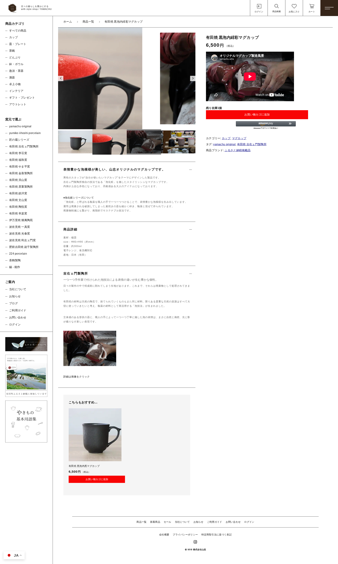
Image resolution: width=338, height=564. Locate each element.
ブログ (13, 303)
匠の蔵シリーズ (19, 139)
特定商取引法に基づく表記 (216, 534)
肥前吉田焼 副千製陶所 (24, 246)
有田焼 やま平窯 (19, 166)
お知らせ (198, 521)
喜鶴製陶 (15, 260)
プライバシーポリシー (185, 534)
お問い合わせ (233, 521)
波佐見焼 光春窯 (19, 233)
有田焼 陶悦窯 (18, 206)
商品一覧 (141, 521)
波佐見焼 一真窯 (19, 226)
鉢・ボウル (16, 64)
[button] (60, 78)
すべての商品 (17, 30)
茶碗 (12, 50)
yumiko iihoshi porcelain (25, 133)
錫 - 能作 (14, 267)
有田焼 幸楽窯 (18, 213)
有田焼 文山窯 (18, 200)
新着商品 (155, 521)
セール (167, 521)
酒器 (12, 77)
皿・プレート (17, 43)
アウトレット (17, 104)
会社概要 (164, 534)
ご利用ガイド (214, 521)
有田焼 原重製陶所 (21, 186)
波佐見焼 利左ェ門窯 (22, 240)
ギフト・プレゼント (22, 97)
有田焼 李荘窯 (18, 153)
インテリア (16, 90)
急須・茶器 (16, 70)
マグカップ (239, 138)
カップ (226, 138)
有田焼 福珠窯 (18, 159)
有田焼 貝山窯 (18, 179)
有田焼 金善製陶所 (21, 173)
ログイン (249, 521)
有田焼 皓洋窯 (18, 193)
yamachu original (224, 144)
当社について (182, 521)
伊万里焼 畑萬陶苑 (21, 220)
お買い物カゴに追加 (257, 114)
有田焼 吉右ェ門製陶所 (252, 144)
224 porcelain (18, 253)
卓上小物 (15, 84)
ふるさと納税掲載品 (238, 150)
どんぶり (15, 57)
